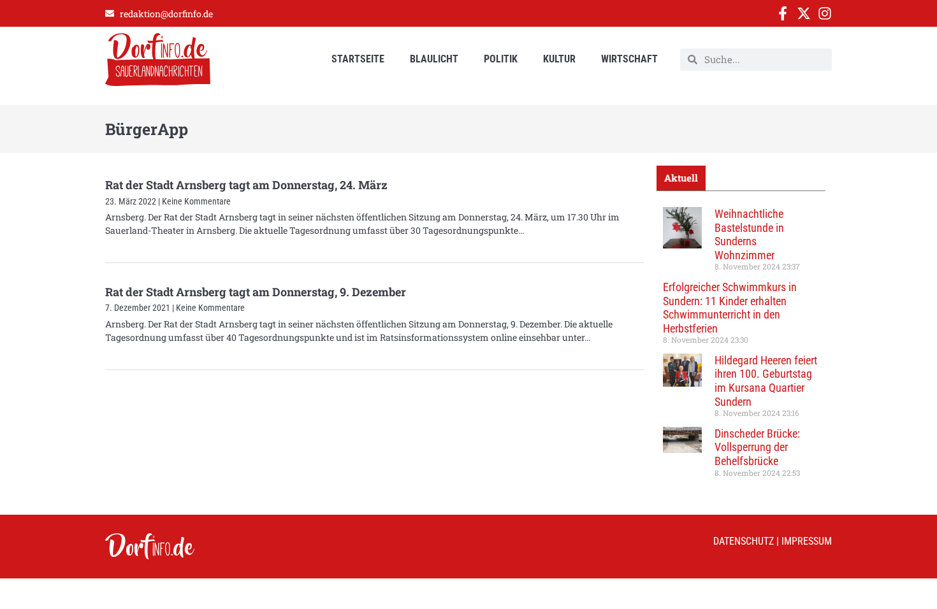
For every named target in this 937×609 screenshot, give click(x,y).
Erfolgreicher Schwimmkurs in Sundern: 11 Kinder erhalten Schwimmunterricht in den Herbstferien (730, 307)
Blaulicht (434, 59)
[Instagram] (825, 13)
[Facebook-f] (783, 13)
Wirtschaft (629, 59)
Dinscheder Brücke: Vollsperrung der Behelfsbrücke (757, 447)
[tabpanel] (741, 346)
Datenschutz (743, 541)
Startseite (357, 59)
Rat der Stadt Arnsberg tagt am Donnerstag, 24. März (246, 184)
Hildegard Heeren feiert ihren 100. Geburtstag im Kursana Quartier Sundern (766, 381)
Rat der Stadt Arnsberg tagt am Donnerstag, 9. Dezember (255, 291)
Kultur (559, 59)
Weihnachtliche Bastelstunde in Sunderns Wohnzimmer (749, 234)
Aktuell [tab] (681, 177)
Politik (501, 59)
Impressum (806, 541)
